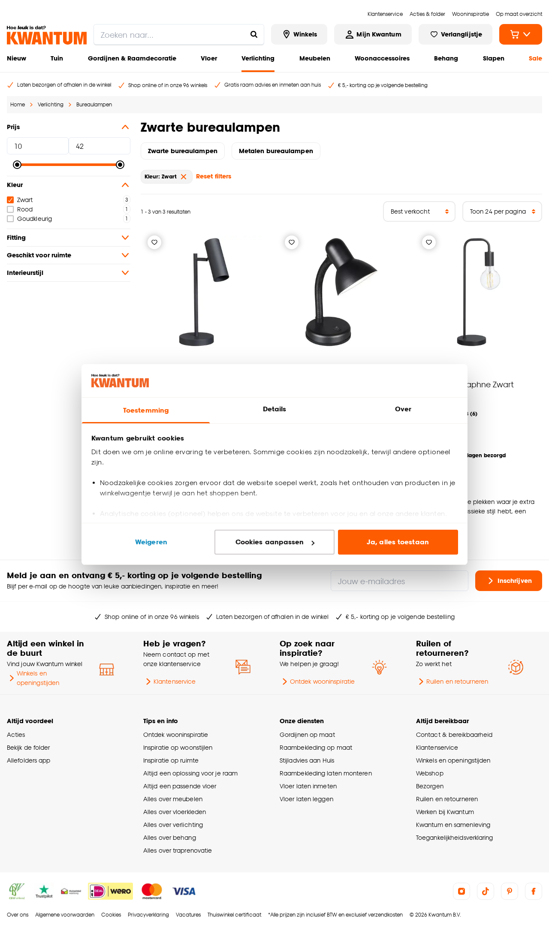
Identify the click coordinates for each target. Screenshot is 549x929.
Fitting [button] (16, 237)
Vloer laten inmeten (308, 786)
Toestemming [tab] (146, 410)
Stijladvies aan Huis (307, 760)
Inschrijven (515, 580)
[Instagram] (461, 891)
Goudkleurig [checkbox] (34, 218)
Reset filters (213, 176)
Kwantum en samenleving (453, 824)
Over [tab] (403, 409)
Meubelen (314, 58)
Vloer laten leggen (306, 798)
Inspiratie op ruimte (171, 760)
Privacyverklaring (148, 914)
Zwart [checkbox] (25, 199)
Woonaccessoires (382, 58)
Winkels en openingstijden (38, 678)
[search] (179, 34)
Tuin (57, 58)
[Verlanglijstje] (154, 242)
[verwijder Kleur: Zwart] (183, 177)
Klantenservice (175, 681)
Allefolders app (28, 760)
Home (17, 104)
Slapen (493, 58)
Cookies (111, 914)
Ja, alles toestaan (398, 542)
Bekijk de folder (28, 747)
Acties (16, 734)
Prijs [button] (13, 126)
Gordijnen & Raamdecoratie (132, 58)
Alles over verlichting (173, 824)
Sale (535, 58)
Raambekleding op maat (316, 747)
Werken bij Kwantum (445, 811)
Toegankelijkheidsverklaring (454, 837)
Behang (446, 58)
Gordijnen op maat (307, 734)
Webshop (429, 773)
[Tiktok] (485, 891)
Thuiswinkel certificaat (234, 914)
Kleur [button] (15, 184)
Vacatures (188, 914)
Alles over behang (169, 837)
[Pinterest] (509, 891)
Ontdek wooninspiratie (322, 681)
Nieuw (16, 58)
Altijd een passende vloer (179, 786)
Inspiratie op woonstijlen (177, 747)
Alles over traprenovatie (177, 850)
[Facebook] (533, 891)
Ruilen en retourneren (457, 681)
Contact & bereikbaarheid (454, 734)
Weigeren (151, 542)
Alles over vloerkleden (174, 811)
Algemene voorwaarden (64, 914)
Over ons (17, 914)
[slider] (17, 164)
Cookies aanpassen (269, 542)
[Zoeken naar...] (254, 34)
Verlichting (257, 58)
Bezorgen (429, 786)
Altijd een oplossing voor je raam (190, 773)
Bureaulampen (94, 104)
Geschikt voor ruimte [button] (39, 255)
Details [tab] (275, 409)
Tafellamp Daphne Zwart (468, 384)
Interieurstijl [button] (25, 272)
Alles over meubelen (172, 798)
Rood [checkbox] (25, 209)
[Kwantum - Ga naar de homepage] (47, 35)
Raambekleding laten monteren (326, 773)
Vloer (209, 58)
